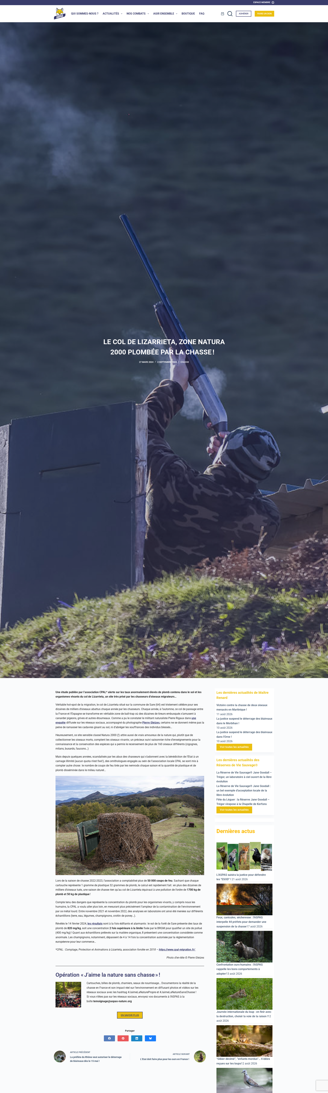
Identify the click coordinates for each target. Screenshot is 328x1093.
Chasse (185, 362)
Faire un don (264, 13)
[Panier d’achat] (222, 13)
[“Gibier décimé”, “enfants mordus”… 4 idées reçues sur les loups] (244, 1040)
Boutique (188, 13)
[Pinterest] (123, 1038)
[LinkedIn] (136, 1038)
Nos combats (136, 13)
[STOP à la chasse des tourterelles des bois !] (244, 1083)
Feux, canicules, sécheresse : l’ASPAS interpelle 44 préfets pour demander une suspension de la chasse (241, 922)
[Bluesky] (150, 1038)
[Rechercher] (230, 13)
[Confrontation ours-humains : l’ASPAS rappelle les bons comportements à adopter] (244, 946)
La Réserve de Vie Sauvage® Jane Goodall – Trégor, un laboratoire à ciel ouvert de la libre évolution (244, 777)
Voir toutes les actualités (234, 747)
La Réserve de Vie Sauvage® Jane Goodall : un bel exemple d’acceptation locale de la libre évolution (243, 790)
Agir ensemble (163, 13)
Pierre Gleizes (151, 722)
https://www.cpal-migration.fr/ (177, 949)
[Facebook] (109, 1038)
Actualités (111, 13)
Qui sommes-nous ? (84, 13)
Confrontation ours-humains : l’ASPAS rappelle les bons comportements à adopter (239, 969)
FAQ (201, 13)
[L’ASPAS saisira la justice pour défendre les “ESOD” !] (244, 856)
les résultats (94, 923)
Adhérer (243, 13)
